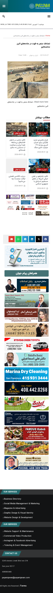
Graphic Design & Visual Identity (18, 513)
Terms (23, 586)
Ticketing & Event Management (18, 545)
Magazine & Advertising (14, 508)
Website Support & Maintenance (19, 531)
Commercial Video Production (17, 536)
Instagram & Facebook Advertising (20, 540)
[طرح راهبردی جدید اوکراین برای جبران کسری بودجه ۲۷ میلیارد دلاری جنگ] (39, 129)
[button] (46, 239)
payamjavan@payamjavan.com (16, 577)
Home (48, 36)
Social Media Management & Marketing (22, 503)
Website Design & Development (18, 517)
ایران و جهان (33, 55)
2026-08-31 (41, 152)
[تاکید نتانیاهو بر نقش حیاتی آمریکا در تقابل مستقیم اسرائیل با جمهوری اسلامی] (39, 166)
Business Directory (12, 499)
